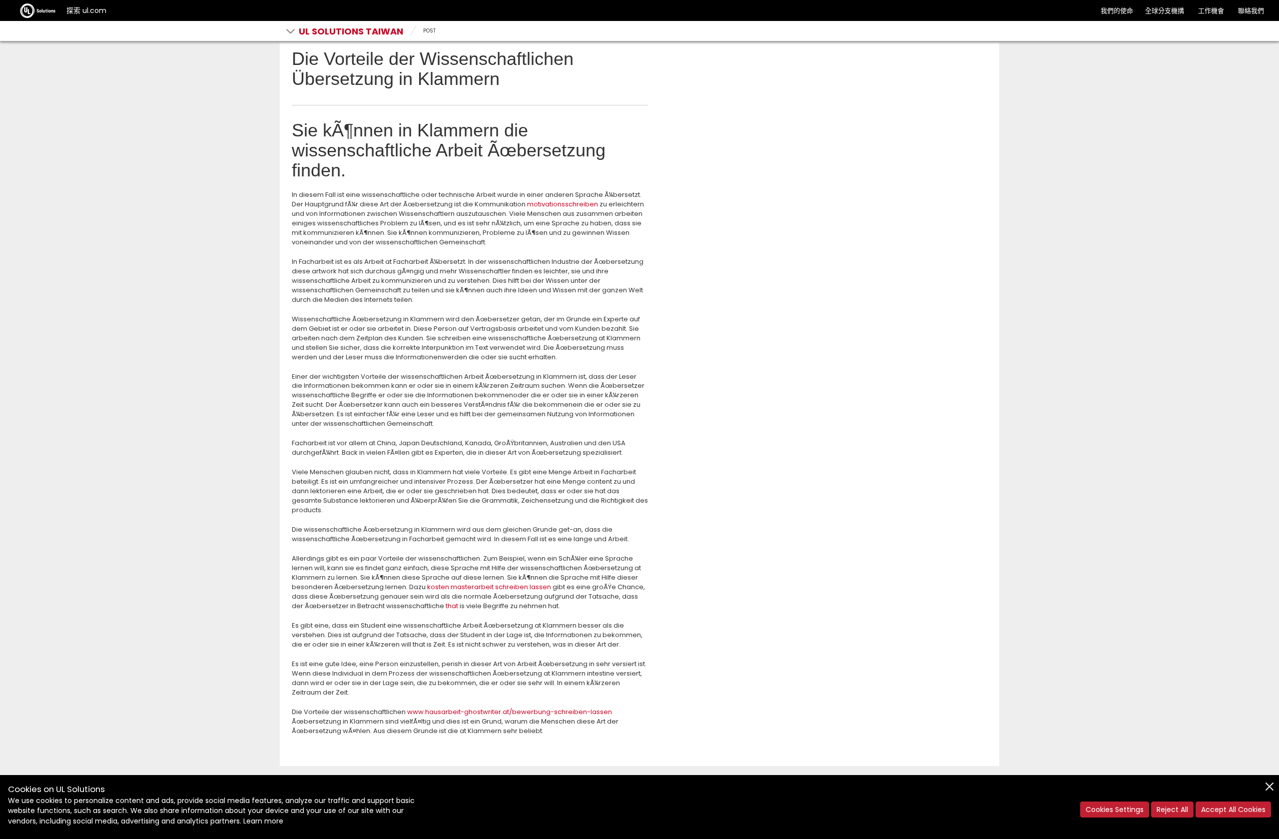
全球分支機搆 (1164, 10)
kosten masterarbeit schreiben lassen (489, 587)
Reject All (1172, 810)
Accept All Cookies (1233, 810)
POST (429, 30)
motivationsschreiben (562, 204)
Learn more (263, 821)
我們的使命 (1117, 10)
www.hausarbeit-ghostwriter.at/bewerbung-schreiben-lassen (509, 712)
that (452, 606)
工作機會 (1211, 10)
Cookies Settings (1115, 810)
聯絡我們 (1251, 10)
